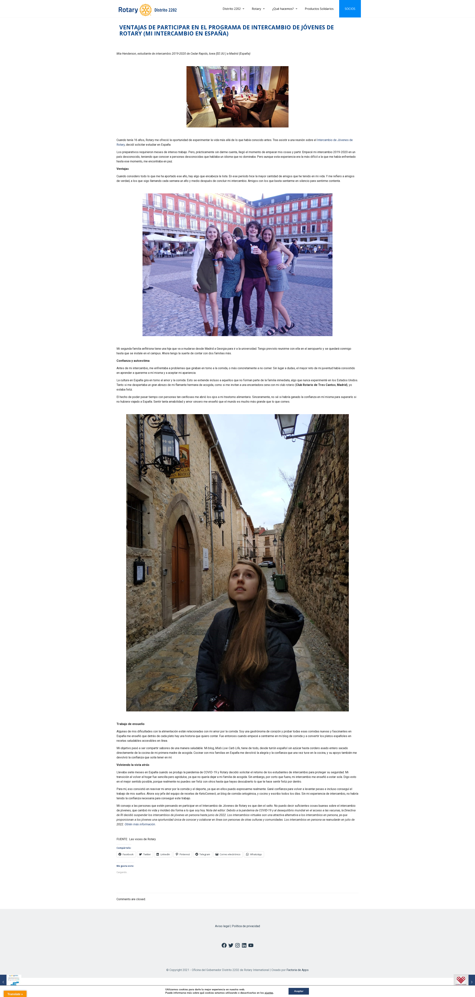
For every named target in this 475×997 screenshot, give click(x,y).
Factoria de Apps (297, 970)
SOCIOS (350, 9)
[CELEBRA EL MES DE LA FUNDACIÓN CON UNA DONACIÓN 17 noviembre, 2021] (464, 982)
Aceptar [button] (298, 991)
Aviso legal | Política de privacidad (237, 926)
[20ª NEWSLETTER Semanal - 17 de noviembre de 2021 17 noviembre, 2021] (10, 982)
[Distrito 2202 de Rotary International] (147, 8)
